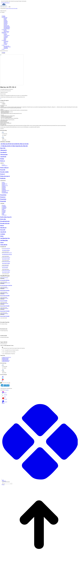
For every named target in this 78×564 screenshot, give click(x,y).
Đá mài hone (4, 188)
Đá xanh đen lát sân (4, 221)
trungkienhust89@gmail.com (5, 2)
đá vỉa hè (12, 8)
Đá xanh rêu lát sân (4, 223)
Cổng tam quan (3, 154)
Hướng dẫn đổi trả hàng (5, 361)
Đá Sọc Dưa (4, 191)
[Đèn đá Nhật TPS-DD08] (6, 261)
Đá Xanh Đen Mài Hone (6, 250)
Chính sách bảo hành (5, 359)
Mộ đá (3, 213)
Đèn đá (3, 209)
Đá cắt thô (2, 169)
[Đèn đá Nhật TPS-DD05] (6, 270)
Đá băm (2, 158)
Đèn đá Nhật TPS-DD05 (4, 305)
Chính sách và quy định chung (6, 357)
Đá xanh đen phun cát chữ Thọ (7, 254)
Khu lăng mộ (4, 210)
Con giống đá (3, 152)
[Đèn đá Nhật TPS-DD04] (4, 308)
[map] (5, 383)
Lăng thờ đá (4, 211)
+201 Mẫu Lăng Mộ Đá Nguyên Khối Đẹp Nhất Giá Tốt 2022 (14, 143)
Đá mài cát (2, 197)
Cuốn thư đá (3, 156)
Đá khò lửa (2, 178)
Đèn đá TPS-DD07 (5, 267)
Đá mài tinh (4, 189)
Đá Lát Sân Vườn (3, 180)
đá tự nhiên (15, 8)
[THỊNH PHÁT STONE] (3, 5)
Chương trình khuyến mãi (6, 360)
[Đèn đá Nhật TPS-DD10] (6, 257)
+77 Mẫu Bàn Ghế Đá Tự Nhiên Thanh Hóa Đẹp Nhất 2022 (14, 145)
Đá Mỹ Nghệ (2, 203)
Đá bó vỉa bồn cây (4, 165)
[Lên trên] (39, 563)
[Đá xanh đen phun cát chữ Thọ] (7, 252)
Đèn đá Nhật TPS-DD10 (4, 290)
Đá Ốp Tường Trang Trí (5, 190)
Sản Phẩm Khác (4, 240)
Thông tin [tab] (4, 103)
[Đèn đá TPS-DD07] (4, 298)
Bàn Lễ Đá (2, 148)
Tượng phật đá (3, 244)
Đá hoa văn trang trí (5, 176)
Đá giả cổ (2, 174)
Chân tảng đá (3, 150)
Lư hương (3, 212)
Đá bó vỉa (2, 160)
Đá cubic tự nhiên (4, 171)
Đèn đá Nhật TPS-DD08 (6, 263)
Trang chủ (3, 52)
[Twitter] (2, 378)
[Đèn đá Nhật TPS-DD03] (4, 313)
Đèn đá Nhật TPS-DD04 (4, 311)
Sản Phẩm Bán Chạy (5, 238)
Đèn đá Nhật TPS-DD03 (4, 316)
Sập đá (3, 214)
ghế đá (10, 8)
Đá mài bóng (4, 187)
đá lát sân (7, 8)
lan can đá (2, 229)
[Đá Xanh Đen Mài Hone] (6, 248)
